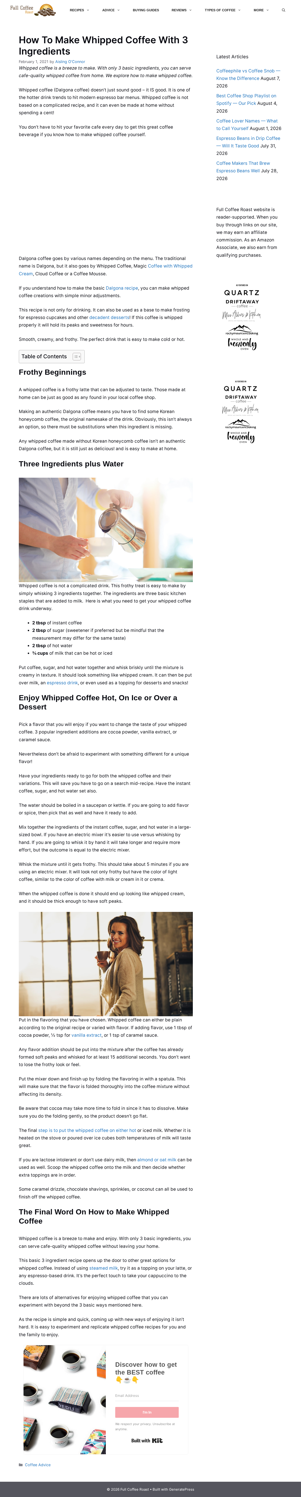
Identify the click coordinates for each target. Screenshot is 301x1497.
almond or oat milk (156, 1159)
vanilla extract (86, 1035)
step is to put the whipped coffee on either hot (87, 1130)
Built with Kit (147, 1440)
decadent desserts (109, 317)
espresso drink (62, 682)
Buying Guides (146, 10)
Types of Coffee (220, 10)
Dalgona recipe (122, 288)
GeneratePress (181, 1489)
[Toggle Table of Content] (74, 357)
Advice (108, 10)
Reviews (179, 10)
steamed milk (103, 1268)
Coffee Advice (38, 1464)
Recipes (77, 10)
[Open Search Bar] (284, 10)
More (259, 10)
